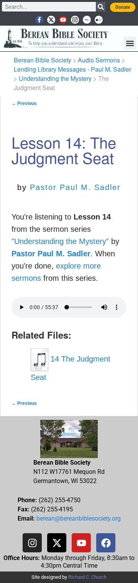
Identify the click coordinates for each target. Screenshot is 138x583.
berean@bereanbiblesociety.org (78, 518)
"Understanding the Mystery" (60, 241)
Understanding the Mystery (55, 78)
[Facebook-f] (39, 20)
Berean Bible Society (42, 60)
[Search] (100, 6)
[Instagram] (75, 20)
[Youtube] (63, 20)
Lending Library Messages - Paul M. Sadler (72, 69)
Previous (24, 103)
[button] (129, 43)
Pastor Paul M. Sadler (75, 187)
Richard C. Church (87, 577)
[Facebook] (105, 542)
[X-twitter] (51, 20)
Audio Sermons (99, 60)
